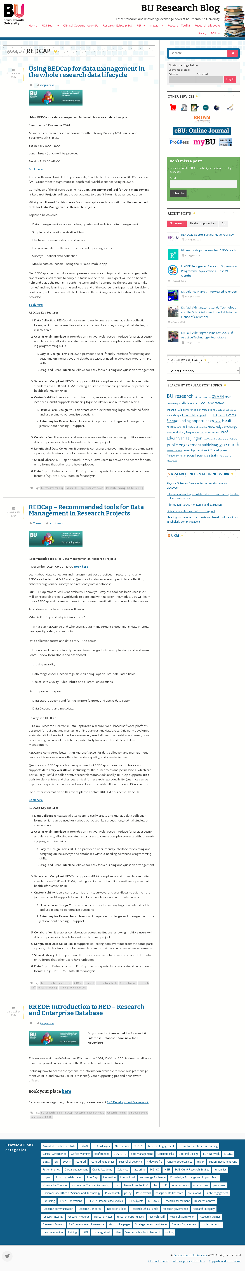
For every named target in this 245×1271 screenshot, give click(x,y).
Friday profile (154, 1161)
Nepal (190, 432)
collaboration (190, 403)
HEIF (167, 1169)
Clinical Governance (54, 1153)
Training (37, 523)
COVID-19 (120, 1153)
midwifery (179, 432)
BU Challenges (101, 1146)
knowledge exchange (222, 427)
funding (172, 421)
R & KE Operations (70, 1201)
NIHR (202, 433)
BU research (48, 983)
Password (202, 74)
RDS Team (48, 25)
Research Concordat (90, 1208)
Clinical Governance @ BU (80, 25)
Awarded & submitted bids (59, 1146)
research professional (195, 450)
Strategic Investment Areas (151, 1224)
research (90, 983)
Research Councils (174, 451)
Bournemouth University (17, 14)
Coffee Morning (80, 1153)
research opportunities (130, 1216)
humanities (220, 1169)
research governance (175, 1208)
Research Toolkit (179, 25)
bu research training (52, 488)
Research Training (115, 488)
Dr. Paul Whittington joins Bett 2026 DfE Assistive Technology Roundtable (207, 335)
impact (191, 427)
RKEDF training (135, 488)
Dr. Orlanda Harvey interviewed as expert (209, 291)
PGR (213, 33)
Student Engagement (184, 1224)
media (170, 433)
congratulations (206, 409)
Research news (94, 488)
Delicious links (165, 1153)
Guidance (122, 1169)
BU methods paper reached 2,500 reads (208, 250)
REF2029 (153, 1201)
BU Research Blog (180, 8)
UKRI (175, 536)
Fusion (218, 421)
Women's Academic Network (143, 1232)
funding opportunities (196, 421)
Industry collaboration (69, 1177)
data (59, 983)
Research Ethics (116, 1208)
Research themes (210, 1216)
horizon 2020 (174, 427)
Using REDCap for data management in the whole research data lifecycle (87, 72)
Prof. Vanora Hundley (212, 439)
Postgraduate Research (169, 1193)
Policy (202, 33)
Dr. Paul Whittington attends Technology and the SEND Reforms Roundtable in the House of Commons (209, 312)
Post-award (143, 1193)
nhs (197, 432)
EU (215, 415)
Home (33, 25)
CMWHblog (172, 404)
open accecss (180, 1185)
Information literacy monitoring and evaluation (194, 504)
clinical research (202, 397)
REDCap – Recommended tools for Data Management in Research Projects (86, 510)
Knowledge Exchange (153, 1177)
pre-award (194, 1193)
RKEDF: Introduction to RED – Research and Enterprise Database (87, 1010)
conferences (101, 1153)
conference (189, 409)
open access (212, 432)
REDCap (79, 488)
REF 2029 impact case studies (105, 1201)
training (64, 987)
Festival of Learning (130, 1161)
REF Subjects (135, 1201)
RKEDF (48, 1117)
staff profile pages (119, 1224)
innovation (202, 427)
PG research (112, 1193)
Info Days (93, 1177)
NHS (165, 1185)
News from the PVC (136, 1185)
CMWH (228, 397)
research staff (157, 1216)
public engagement (184, 445)
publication (231, 438)
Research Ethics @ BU (117, 25)
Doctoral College (224, 410)
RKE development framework (86, 1224)
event (221, 415)
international (127, 1177)
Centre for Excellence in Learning (198, 1146)
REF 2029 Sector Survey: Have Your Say (207, 234)
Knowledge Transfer (55, 1185)
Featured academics (102, 1161)
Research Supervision (182, 1216)
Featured (80, 1161)
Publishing (49, 1201)
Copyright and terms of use (225, 1261)
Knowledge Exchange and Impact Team (194, 1177)
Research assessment (177, 1201)
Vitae (118, 1232)
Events (69, 488)
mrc (117, 1185)
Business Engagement (161, 1146)
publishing (210, 445)
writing (169, 1232)
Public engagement (217, 1193)
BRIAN (84, 1146)
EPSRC (228, 1153)
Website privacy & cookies (189, 1261)
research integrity (53, 1216)
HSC (183, 427)
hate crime (139, 1169)
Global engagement (76, 1169)
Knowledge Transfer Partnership (91, 1185)
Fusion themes (51, 1169)
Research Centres (204, 1201)
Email (173, 178)
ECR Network (211, 1153)
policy (127, 1193)
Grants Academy (102, 1169)
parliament (219, 1185)
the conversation (53, 1232)
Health (228, 420)
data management (142, 1153)
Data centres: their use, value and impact (191, 511)
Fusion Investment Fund (223, 1161)
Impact (154, 25)
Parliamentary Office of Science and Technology (71, 1193)
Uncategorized (78, 987)
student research (211, 1224)
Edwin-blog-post (194, 415)
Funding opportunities (179, 1161)
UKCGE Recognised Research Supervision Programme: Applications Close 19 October (209, 271)
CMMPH (218, 397)
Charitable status (158, 1261)
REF (138, 25)
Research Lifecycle (207, 25)
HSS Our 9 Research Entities (192, 1169)
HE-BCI (155, 1169)
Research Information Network (200, 474)
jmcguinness (47, 85)
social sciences (198, 455)
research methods (107, 983)
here (66, 1091)
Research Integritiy (203, 1208)
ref (220, 445)
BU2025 (138, 1146)
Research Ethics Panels (144, 1208)
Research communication (58, 1208)
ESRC (209, 415)
